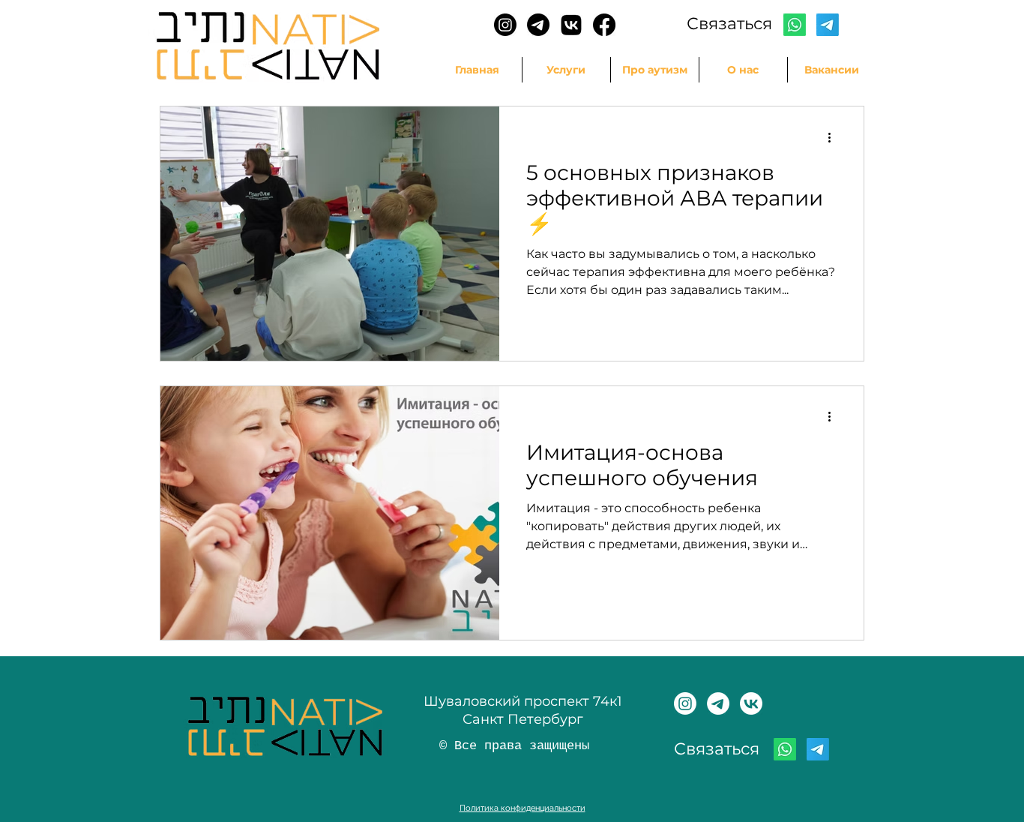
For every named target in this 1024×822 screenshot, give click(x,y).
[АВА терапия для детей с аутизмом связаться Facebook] (604, 25)
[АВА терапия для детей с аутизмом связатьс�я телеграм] (538, 25)
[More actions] (834, 137)
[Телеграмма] (827, 25)
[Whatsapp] (794, 25)
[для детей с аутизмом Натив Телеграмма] (718, 703)
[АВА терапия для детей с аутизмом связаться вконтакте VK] (571, 25)
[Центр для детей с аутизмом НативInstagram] (685, 703)
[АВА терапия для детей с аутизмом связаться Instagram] (505, 25)
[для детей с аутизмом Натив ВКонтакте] (751, 703)
